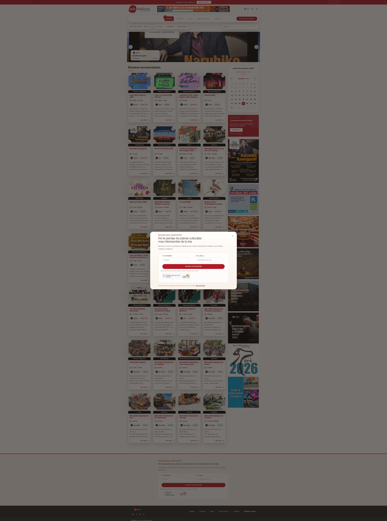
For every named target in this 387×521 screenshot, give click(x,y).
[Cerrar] (232, 236)
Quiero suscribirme (193, 266)
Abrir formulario (200, 285)
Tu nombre (167, 256)
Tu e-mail (200, 256)
